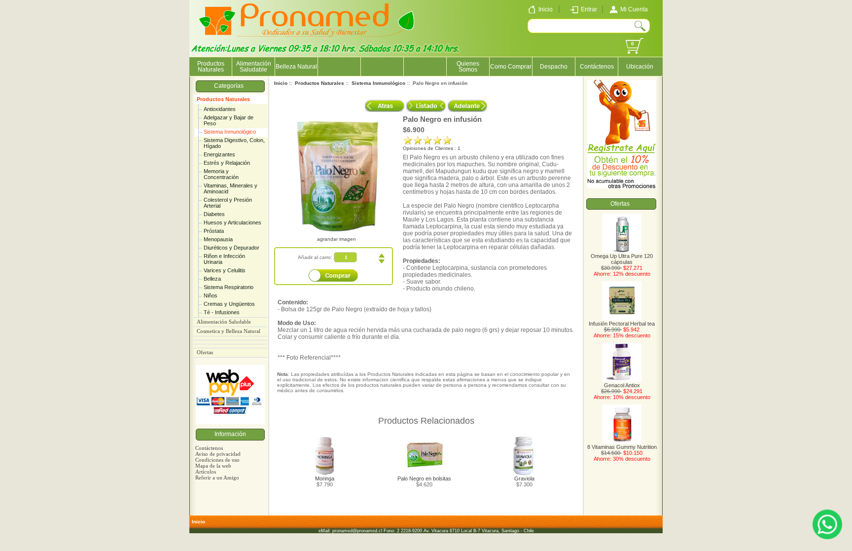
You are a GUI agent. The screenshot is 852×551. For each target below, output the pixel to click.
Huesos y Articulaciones (232, 222)
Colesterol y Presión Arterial (228, 203)
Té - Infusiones (222, 312)
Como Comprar (511, 66)
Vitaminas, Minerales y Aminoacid (230, 188)
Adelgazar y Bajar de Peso (228, 120)
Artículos (205, 472)
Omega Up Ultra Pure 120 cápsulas (622, 259)
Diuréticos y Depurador (231, 248)
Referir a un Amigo (217, 477)
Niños (210, 295)
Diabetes (214, 214)
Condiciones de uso (217, 460)
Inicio (280, 83)
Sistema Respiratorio (228, 287)
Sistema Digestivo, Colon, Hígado (234, 143)
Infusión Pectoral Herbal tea (622, 324)
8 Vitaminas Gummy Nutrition (622, 447)
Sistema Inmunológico (230, 132)
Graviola (524, 478)
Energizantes (219, 154)
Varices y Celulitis (225, 270)
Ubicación (639, 66)
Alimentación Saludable (253, 66)
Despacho (554, 66)
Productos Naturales (223, 99)
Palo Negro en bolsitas (424, 478)
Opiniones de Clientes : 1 (432, 148)
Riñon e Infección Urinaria (224, 259)
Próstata (214, 231)
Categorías (230, 85)
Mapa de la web (213, 466)
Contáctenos (597, 66)
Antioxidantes (220, 109)
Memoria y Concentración (221, 174)
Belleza (212, 279)
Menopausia (218, 239)
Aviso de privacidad (218, 454)
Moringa (324, 478)
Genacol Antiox (622, 385)
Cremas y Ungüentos (229, 304)
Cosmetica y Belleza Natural (228, 331)
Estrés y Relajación (227, 163)
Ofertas (205, 352)
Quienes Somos (468, 66)
